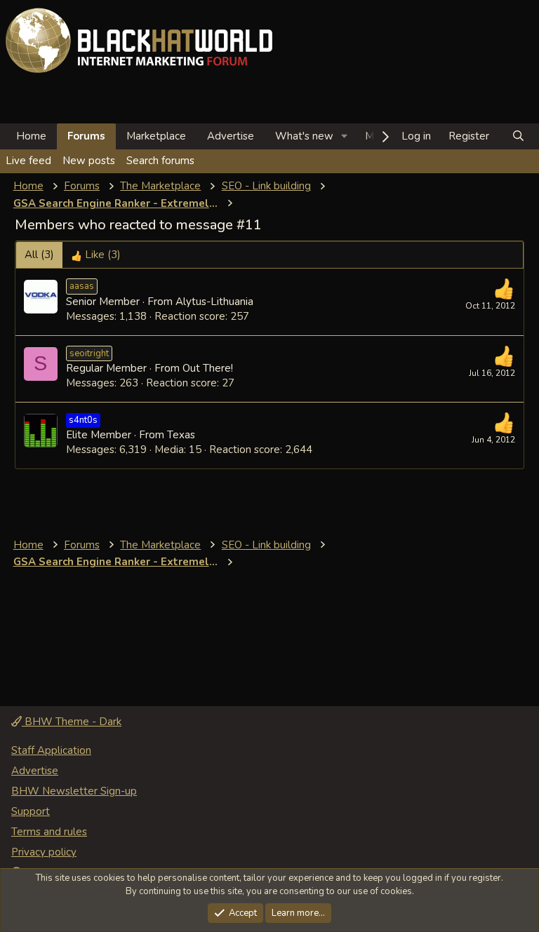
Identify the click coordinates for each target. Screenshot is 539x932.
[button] (344, 136)
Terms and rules (49, 832)
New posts (88, 161)
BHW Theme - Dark (71, 722)
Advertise (230, 136)
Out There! (207, 368)
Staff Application (51, 750)
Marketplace (156, 136)
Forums (86, 136)
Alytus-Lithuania (214, 302)
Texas (181, 435)
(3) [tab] (39, 255)
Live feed (28, 161)
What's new (304, 136)
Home (31, 136)
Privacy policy (43, 852)
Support (30, 811)
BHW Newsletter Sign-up (74, 791)
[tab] (95, 255)
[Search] (518, 136)
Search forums (160, 161)
